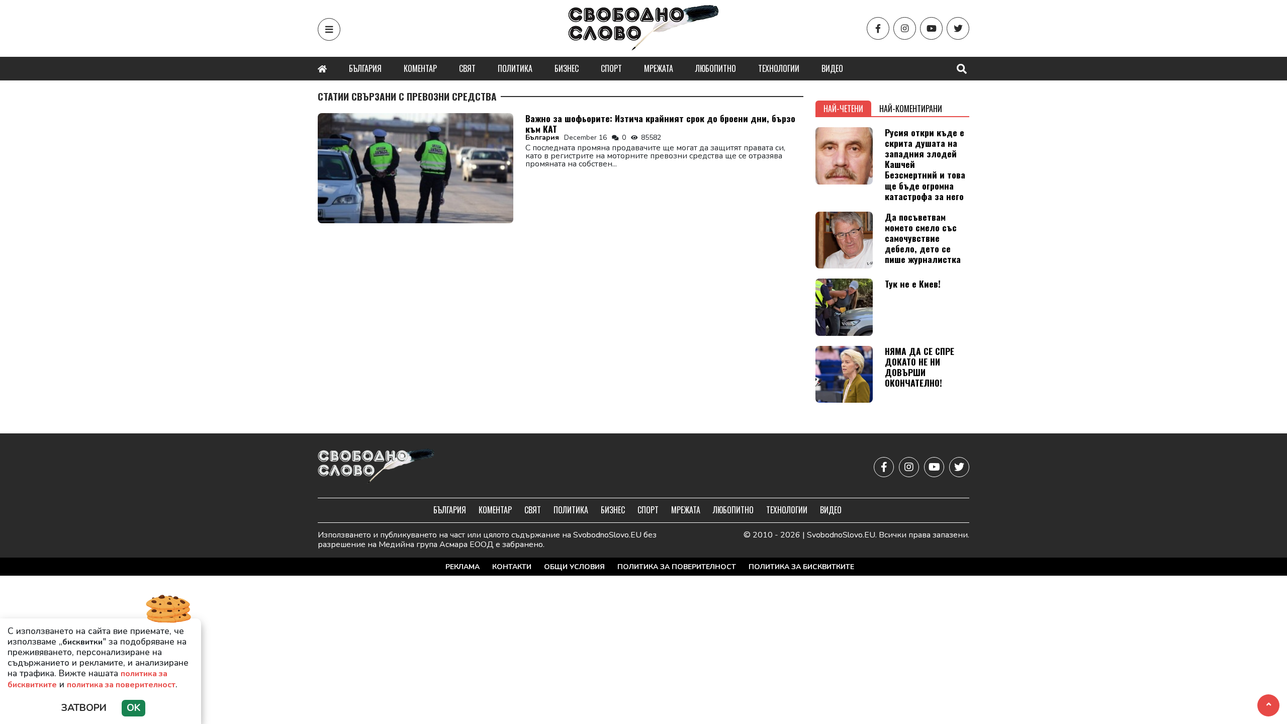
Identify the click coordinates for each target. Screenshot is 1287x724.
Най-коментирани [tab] (910, 109)
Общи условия (574, 567)
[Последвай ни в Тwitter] (958, 28)
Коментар (420, 68)
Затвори (84, 707)
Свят (467, 68)
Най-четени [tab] (843, 109)
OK (133, 707)
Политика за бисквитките (801, 567)
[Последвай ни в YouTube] (931, 28)
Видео (832, 68)
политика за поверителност (121, 684)
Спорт (611, 68)
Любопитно (715, 68)
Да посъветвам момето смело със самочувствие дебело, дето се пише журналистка (923, 237)
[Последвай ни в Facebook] (878, 28)
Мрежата (658, 68)
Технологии (778, 68)
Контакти (511, 567)
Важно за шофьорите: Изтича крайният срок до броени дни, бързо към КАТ (660, 123)
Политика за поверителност (676, 567)
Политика (515, 68)
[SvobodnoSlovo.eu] (376, 466)
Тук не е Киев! (913, 283)
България (365, 68)
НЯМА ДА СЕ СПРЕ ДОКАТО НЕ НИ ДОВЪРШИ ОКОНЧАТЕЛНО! (919, 366)
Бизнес (567, 68)
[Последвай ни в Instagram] (904, 28)
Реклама (462, 567)
